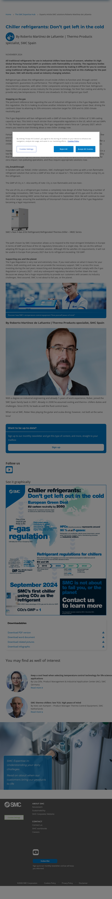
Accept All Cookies (85, 149)
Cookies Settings (26, 149)
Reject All (64, 149)
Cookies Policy (73, 141)
